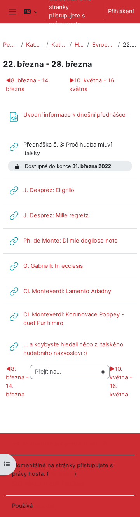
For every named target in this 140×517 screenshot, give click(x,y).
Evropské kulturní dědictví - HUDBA (103, 44)
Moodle (44, 505)
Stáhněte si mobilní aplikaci (48, 483)
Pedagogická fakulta (10, 44)
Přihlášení (121, 11)
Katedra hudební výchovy (58, 44)
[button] (30, 11)
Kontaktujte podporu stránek (60, 443)
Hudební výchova (79, 44)
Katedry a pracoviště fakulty (34, 44)
